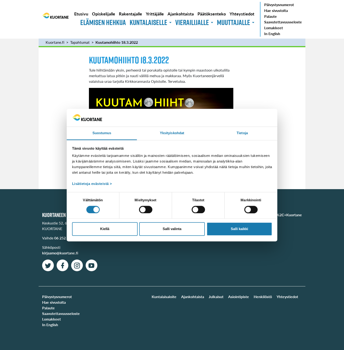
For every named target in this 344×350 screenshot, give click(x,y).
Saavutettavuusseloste (283, 22)
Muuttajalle (233, 22)
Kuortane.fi (55, 42)
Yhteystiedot (242, 14)
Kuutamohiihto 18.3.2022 (116, 42)
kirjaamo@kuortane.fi (60, 253)
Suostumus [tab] (101, 133)
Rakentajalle (130, 14)
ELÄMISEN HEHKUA (103, 22)
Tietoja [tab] (242, 133)
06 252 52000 (65, 238)
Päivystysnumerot (279, 4)
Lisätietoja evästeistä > (92, 184)
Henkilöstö (263, 296)
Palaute (270, 16)
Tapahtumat (80, 42)
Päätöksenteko (212, 14)
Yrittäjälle (155, 14)
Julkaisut (216, 296)
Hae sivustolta (276, 10)
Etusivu (81, 14)
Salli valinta (172, 229)
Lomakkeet (273, 27)
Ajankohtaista (181, 14)
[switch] (145, 209)
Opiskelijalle (103, 14)
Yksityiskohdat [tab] (172, 133)
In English (272, 33)
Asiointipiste (238, 296)
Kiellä (104, 229)
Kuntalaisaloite (164, 296)
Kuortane (55, 19)
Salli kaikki (239, 229)
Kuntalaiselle (148, 22)
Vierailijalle (192, 22)
